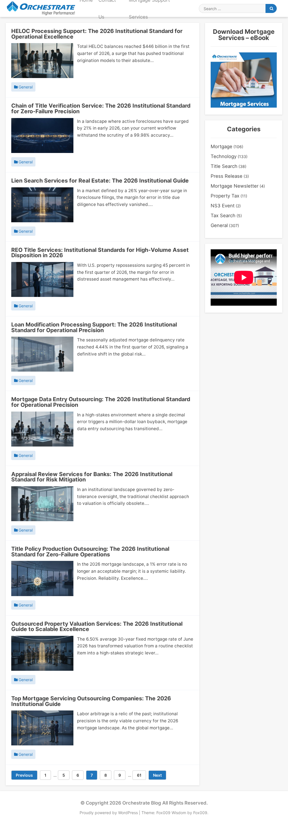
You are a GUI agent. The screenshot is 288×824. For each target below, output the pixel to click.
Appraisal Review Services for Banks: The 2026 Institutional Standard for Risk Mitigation (91, 477)
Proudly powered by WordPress (109, 812)
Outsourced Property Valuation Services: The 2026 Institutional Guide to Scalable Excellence (97, 626)
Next (157, 775)
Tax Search (223, 215)
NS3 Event (223, 205)
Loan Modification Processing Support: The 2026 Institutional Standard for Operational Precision (94, 327)
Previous (24, 775)
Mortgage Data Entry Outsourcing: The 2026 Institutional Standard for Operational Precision (100, 402)
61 (141, 775)
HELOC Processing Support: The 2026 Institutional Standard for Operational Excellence (97, 34)
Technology (224, 156)
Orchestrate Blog (141, 803)
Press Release (226, 176)
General (26, 87)
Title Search (224, 166)
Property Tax (225, 196)
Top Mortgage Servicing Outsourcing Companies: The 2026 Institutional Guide (91, 701)
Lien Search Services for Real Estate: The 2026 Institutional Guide (100, 180)
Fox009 (200, 812)
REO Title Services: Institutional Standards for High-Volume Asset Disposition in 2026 (100, 252)
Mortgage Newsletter (234, 186)
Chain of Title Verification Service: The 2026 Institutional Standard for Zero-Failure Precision (100, 108)
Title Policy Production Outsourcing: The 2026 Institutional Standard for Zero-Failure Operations (90, 551)
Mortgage (221, 146)
